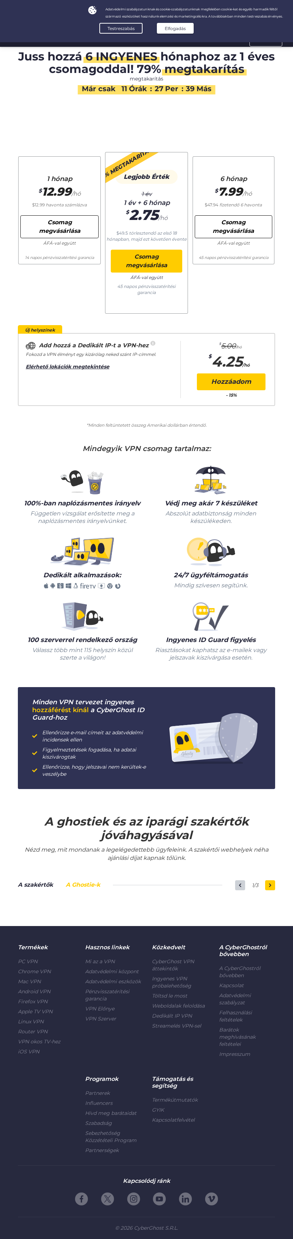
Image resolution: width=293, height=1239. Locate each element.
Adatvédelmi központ (112, 971)
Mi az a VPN (100, 961)
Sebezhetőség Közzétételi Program (110, 1136)
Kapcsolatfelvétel (173, 1120)
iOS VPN (28, 1051)
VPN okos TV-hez (39, 1041)
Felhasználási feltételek (235, 1016)
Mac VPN (29, 981)
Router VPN (33, 1031)
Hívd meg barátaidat (110, 1113)
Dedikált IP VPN (172, 1016)
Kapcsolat (231, 985)
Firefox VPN (33, 1001)
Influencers (99, 1103)
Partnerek (97, 1093)
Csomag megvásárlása (146, 261)
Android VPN (34, 991)
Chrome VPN (34, 971)
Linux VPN (31, 1021)
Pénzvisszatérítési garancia (107, 995)
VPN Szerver (100, 1018)
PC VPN (28, 961)
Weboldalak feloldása (178, 1006)
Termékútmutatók (175, 1100)
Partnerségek (102, 1150)
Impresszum (234, 1054)
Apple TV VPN (35, 1011)
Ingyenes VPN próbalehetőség (171, 982)
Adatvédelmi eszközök (113, 981)
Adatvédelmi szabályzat (235, 999)
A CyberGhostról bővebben (239, 972)
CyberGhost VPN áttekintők (173, 965)
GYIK (158, 1110)
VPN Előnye (99, 1008)
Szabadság (98, 1123)
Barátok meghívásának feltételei (237, 1037)
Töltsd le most (169, 996)
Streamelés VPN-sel (176, 1026)
